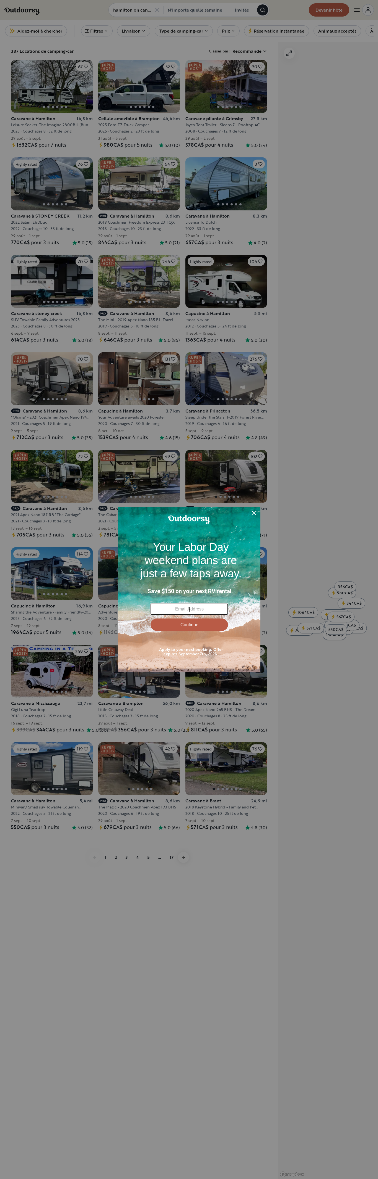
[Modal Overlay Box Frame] (189, 589)
